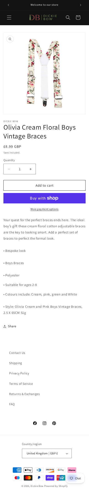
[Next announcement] (81, 5)
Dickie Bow (37, 486)
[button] (9, 18)
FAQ (12, 404)
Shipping (15, 363)
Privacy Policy (19, 373)
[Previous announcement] (8, 5)
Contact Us (17, 353)
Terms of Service (21, 384)
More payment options (45, 209)
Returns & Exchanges (24, 394)
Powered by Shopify (56, 486)
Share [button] (12, 326)
